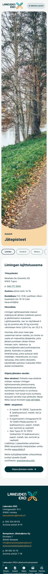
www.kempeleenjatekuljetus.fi (17, 545)
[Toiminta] (41, 568)
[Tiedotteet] (32, 568)
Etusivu (6, 571)
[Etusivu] (6, 568)
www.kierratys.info (26, 460)
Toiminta (42, 571)
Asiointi (15, 571)
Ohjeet (24, 571)
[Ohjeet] (24, 568)
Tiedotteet (33, 571)
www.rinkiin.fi (18, 449)
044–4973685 (33, 400)
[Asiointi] (15, 568)
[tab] (8, 252)
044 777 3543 (14, 286)
